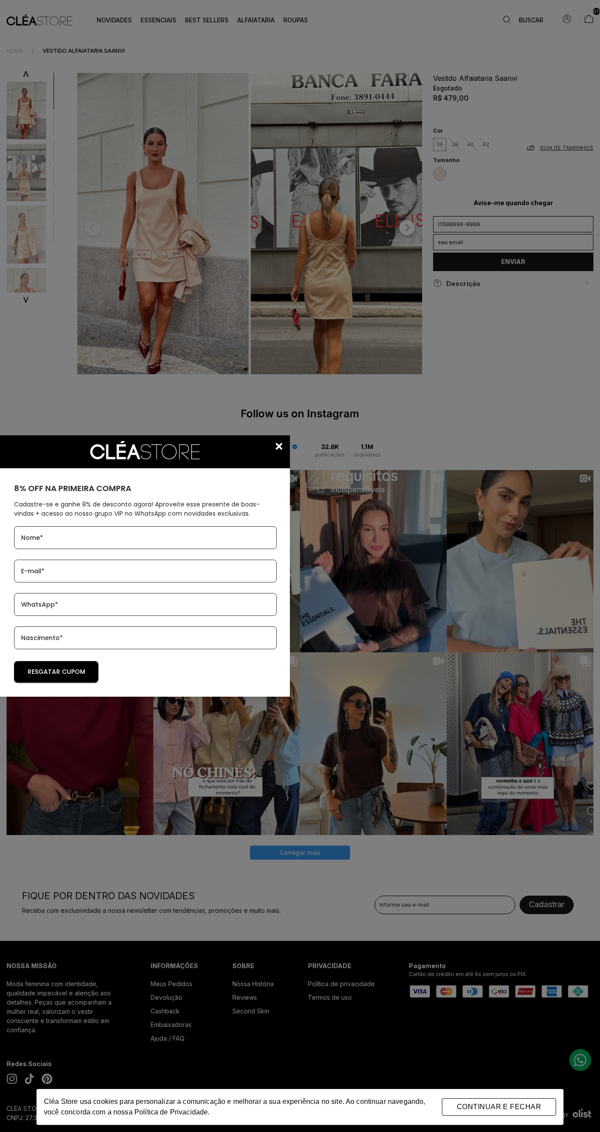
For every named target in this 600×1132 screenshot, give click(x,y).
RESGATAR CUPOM (56, 671)
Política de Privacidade (171, 1112)
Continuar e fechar (499, 1106)
